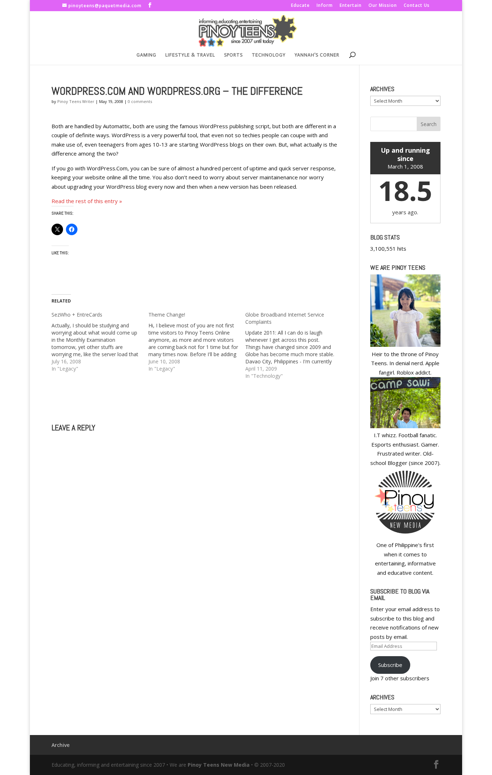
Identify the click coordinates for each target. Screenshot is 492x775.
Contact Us (417, 5)
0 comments (140, 101)
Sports (233, 55)
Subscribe (390, 664)
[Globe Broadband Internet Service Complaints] (293, 345)
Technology (269, 55)
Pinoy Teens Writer (75, 101)
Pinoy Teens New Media (219, 764)
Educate (300, 5)
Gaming (146, 55)
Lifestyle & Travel (190, 55)
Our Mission (382, 5)
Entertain (351, 5)
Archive (61, 745)
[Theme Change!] (196, 341)
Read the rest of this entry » (87, 201)
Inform (325, 5)
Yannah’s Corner (317, 55)
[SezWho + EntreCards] (100, 341)
